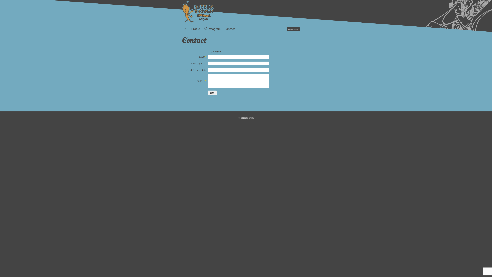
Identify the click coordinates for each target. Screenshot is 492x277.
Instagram (214, 29)
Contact (229, 29)
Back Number (293, 29)
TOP (184, 29)
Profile (195, 29)
